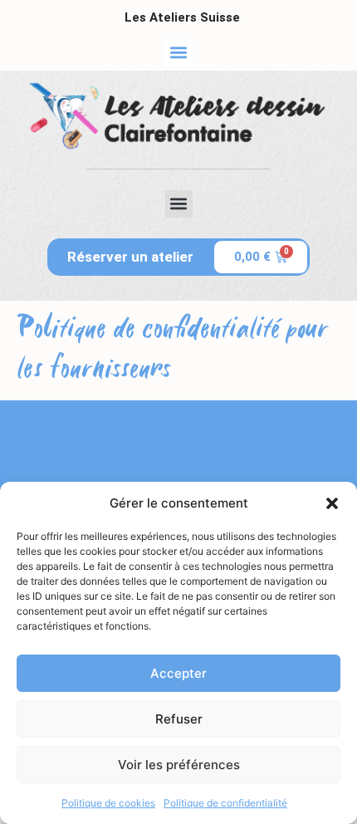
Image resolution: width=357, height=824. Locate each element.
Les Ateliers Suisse (182, 17)
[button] (332, 503)
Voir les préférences (179, 764)
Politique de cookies (108, 803)
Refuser (179, 719)
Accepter (178, 673)
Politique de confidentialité (225, 803)
